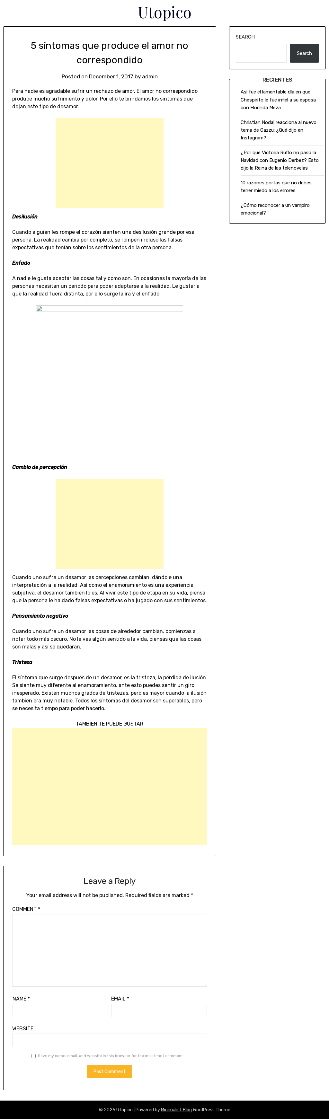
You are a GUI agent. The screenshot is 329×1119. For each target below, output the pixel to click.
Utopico (164, 12)
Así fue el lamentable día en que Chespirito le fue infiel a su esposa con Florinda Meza (278, 99)
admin (150, 76)
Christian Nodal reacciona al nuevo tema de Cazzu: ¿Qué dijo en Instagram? (278, 130)
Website (22, 1029)
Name (21, 999)
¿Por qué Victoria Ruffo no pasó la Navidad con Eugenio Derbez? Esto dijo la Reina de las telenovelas (280, 160)
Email (120, 999)
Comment (26, 909)
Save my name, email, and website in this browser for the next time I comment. (111, 1055)
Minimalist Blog (176, 1110)
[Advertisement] (110, 163)
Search (245, 37)
